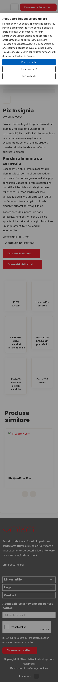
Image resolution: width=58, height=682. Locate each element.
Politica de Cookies (25, 56)
